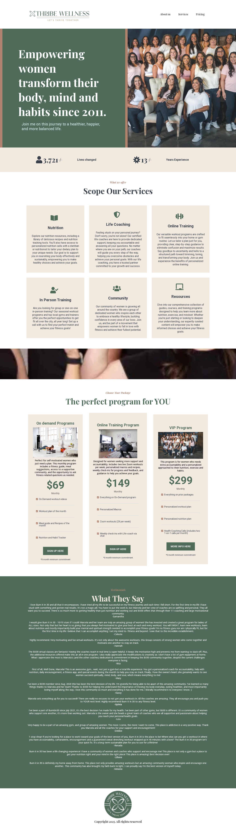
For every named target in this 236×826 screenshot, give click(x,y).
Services (183, 14)
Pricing (200, 14)
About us (165, 14)
